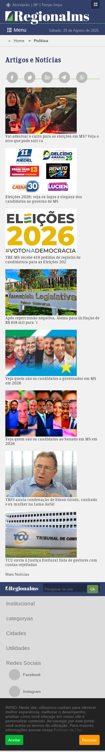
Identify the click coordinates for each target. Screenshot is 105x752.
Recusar (89, 740)
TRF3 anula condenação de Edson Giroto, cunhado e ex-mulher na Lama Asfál (51, 502)
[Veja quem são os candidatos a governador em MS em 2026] (52, 353)
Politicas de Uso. (68, 730)
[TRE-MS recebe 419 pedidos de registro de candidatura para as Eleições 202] (52, 232)
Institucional (20, 603)
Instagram (32, 691)
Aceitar (14, 740)
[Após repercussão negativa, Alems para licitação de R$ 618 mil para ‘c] (52, 292)
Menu (20, 30)
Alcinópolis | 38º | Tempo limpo (37, 5)
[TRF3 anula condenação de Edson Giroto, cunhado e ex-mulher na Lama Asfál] (52, 474)
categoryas (19, 618)
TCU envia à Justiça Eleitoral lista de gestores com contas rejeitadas (51, 563)
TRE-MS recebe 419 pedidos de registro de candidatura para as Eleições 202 (43, 260)
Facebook (32, 674)
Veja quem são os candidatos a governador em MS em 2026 (50, 381)
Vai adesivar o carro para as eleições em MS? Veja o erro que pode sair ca (52, 139)
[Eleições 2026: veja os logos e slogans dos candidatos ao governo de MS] (52, 171)
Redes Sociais (23, 663)
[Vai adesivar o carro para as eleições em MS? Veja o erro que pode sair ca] (52, 111)
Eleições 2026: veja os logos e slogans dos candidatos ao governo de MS (43, 199)
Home (19, 40)
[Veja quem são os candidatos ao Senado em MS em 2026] (52, 413)
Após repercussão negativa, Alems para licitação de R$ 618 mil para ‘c (52, 320)
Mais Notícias (17, 574)
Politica (41, 40)
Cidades (16, 633)
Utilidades (18, 648)
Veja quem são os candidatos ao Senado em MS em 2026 (51, 441)
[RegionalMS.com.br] (47, 18)
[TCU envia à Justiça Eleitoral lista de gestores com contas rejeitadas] (52, 535)
